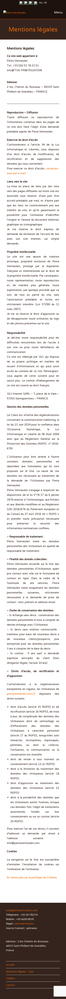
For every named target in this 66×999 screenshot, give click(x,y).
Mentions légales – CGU (20, 971)
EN (40, 2)
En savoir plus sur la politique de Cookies (32, 877)
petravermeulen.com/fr (21, 693)
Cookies (10, 978)
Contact (10, 985)
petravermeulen (24, 923)
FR (45, 2)
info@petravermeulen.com (21, 910)
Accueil (10, 964)
